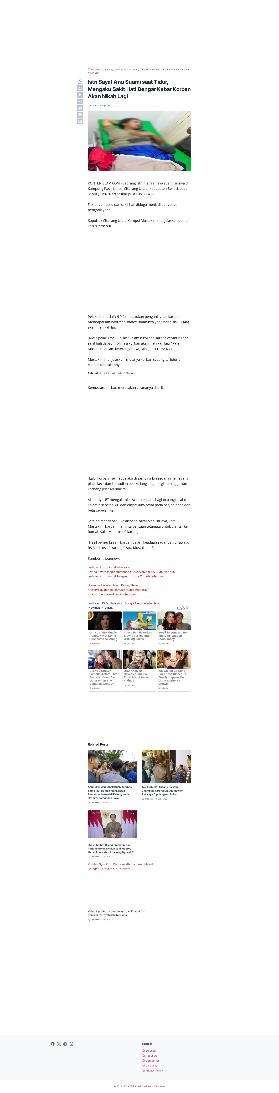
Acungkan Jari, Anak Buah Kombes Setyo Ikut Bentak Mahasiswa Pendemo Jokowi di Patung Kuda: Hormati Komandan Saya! (110, 792)
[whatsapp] (80, 101)
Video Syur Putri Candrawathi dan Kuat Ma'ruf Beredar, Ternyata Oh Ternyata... (116, 913)
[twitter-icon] (59, 1044)
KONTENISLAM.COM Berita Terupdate (144, 1086)
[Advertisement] (139, 38)
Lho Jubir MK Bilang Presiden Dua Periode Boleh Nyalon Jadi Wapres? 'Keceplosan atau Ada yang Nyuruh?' (111, 848)
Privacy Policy (154, 1070)
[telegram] (80, 108)
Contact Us (152, 1060)
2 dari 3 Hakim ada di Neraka (117, 373)
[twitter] (80, 95)
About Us (151, 1055)
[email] (80, 121)
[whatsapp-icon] (71, 1044)
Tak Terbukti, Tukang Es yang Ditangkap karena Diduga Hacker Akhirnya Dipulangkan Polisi (162, 790)
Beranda (150, 1050)
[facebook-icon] (53, 1044)
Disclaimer (151, 1065)
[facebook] (80, 88)
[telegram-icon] (65, 1044)
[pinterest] (80, 115)
